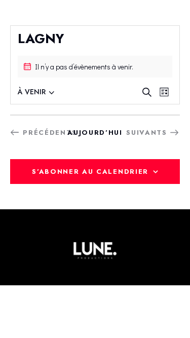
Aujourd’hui (95, 132)
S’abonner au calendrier (90, 171)
